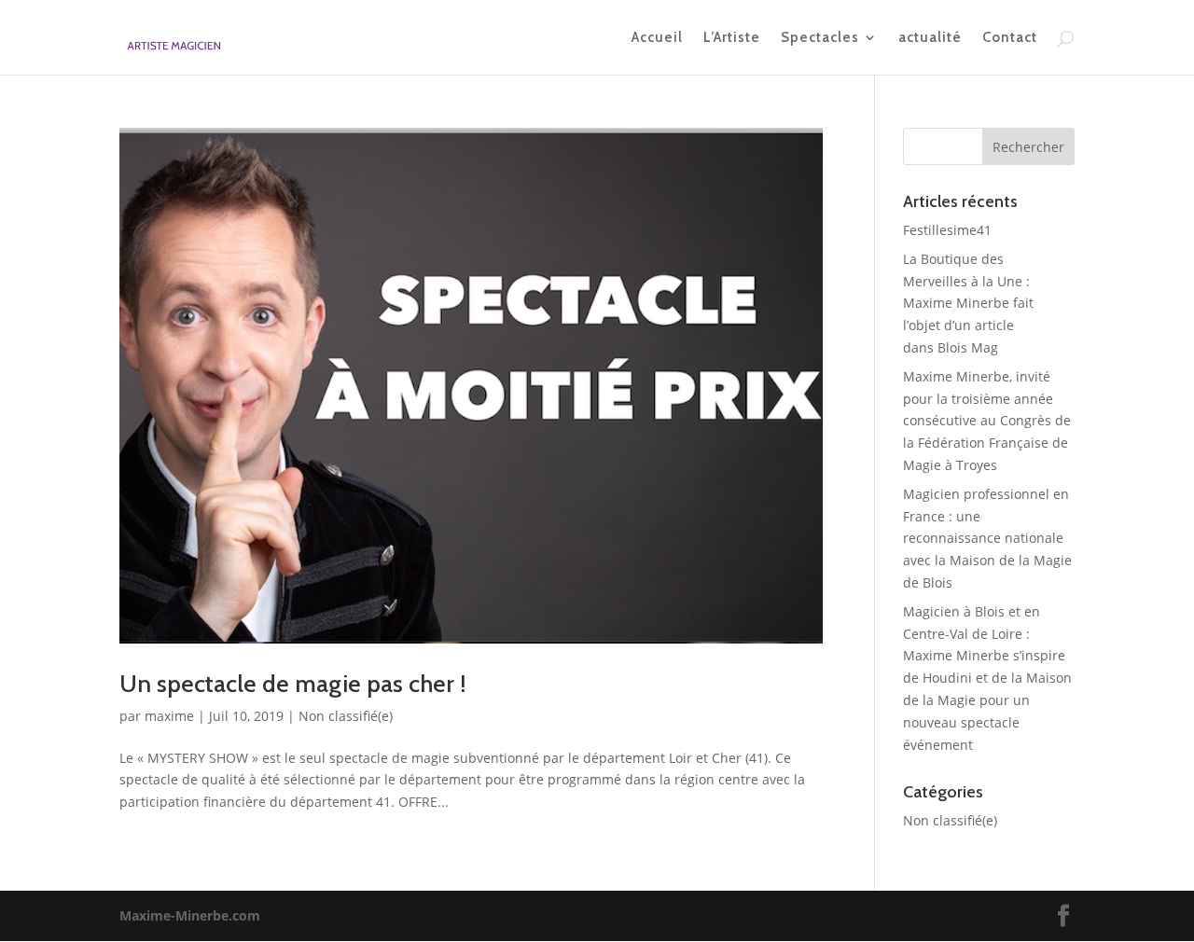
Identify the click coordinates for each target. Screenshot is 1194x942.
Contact (1009, 38)
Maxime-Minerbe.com (189, 915)
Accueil (657, 38)
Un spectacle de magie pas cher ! (292, 684)
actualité (930, 38)
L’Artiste (731, 38)
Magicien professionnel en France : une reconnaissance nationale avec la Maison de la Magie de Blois (987, 538)
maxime (169, 716)
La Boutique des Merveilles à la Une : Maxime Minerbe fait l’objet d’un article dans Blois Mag (968, 303)
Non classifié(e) (345, 716)
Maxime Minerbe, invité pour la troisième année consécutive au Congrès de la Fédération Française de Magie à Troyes (987, 420)
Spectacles (820, 38)
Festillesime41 (947, 230)
